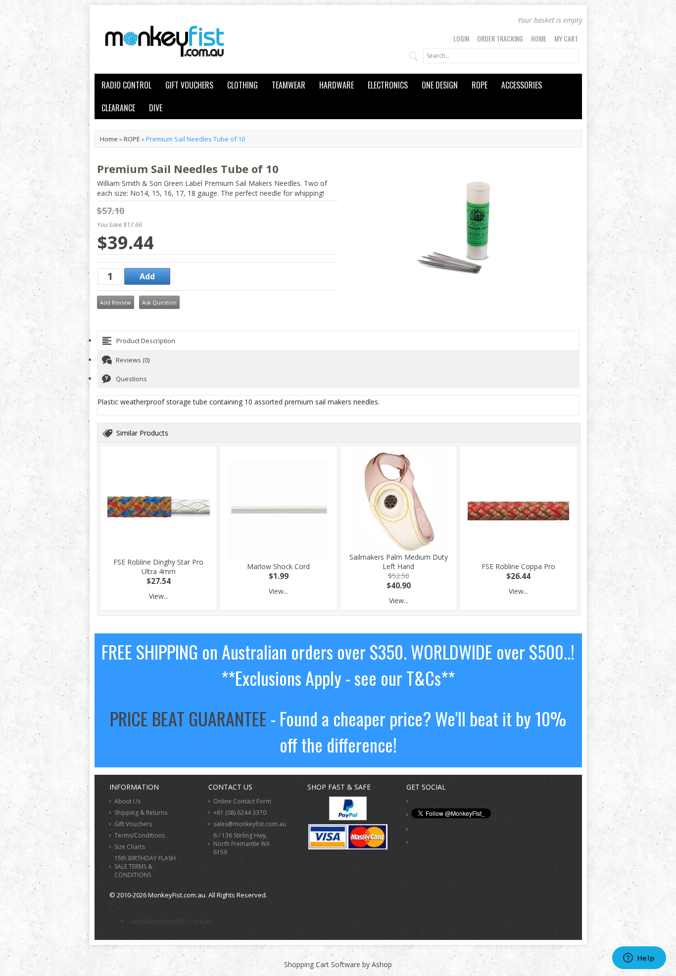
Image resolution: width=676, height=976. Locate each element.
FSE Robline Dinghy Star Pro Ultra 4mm (158, 566)
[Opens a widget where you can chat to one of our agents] (639, 958)
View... (158, 596)
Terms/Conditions (139, 835)
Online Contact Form (242, 801)
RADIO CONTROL (126, 85)
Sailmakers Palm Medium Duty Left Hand (398, 561)
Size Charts (129, 847)
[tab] (338, 341)
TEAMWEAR (288, 85)
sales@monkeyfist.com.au (249, 824)
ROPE (479, 85)
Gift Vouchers (133, 824)
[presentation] (338, 340)
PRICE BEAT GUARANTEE (188, 718)
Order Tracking (500, 38)
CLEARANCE (118, 108)
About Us (127, 801)
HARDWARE (336, 85)
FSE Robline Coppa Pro (518, 566)
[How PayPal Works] (348, 817)
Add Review (115, 302)
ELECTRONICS (388, 85)
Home (538, 38)
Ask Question (159, 302)
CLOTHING (242, 85)
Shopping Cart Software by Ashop (338, 964)
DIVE (155, 108)
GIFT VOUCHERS (189, 85)
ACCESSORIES (521, 85)
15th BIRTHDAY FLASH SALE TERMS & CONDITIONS (145, 866)
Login (461, 38)
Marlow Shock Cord (278, 566)
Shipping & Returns (140, 812)
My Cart (566, 38)
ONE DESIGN (440, 85)
